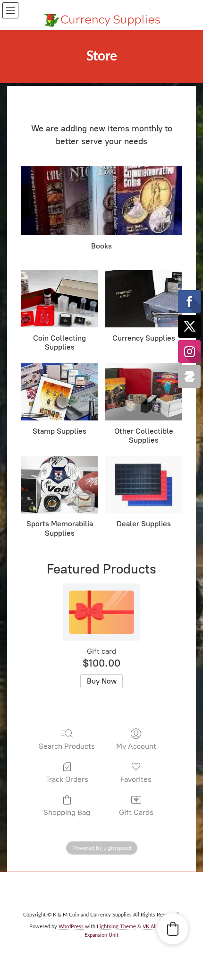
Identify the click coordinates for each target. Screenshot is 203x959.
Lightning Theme (116, 926)
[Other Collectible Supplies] (143, 391)
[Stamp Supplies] (59, 391)
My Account (136, 746)
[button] (173, 929)
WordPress (71, 926)
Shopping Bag (66, 812)
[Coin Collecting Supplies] (59, 298)
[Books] (101, 201)
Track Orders (67, 779)
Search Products (67, 746)
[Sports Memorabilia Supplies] (59, 484)
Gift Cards (136, 812)
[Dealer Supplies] (143, 484)
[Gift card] (101, 612)
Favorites (136, 779)
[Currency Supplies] (143, 298)
